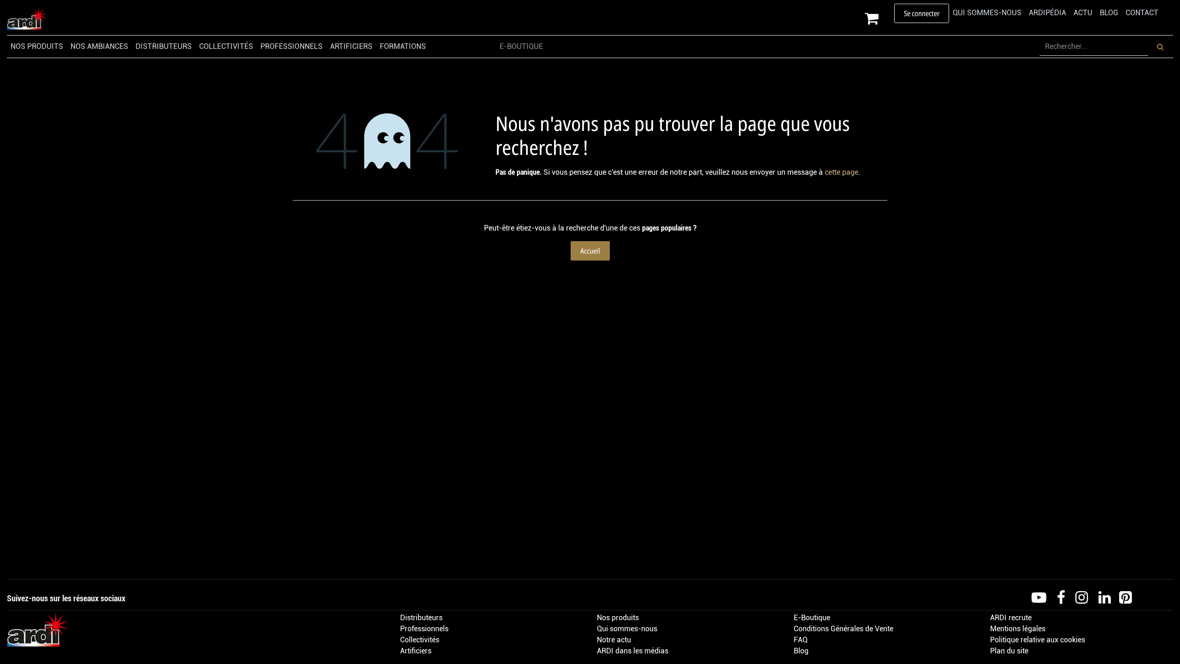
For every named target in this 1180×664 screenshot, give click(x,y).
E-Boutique (812, 617)
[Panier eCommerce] (879, 18)
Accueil (590, 251)
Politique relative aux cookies (1037, 639)
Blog (801, 650)
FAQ (801, 639)
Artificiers (415, 650)
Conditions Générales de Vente (843, 628)
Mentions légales (1017, 628)
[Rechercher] (1160, 46)
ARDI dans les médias (632, 650)
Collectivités (419, 639)
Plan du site (1009, 650)
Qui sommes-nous (627, 628)
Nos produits (618, 617)
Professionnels (424, 628)
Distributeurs (421, 617)
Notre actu (614, 639)
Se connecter (921, 13)
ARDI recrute (1011, 617)
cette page (841, 172)
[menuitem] (987, 13)
